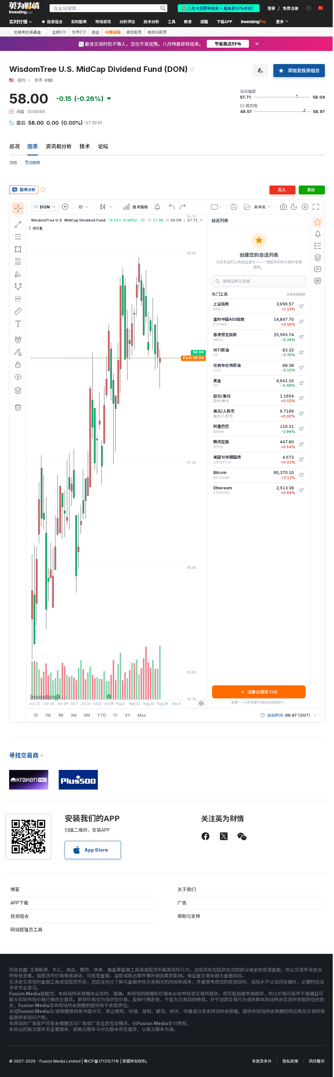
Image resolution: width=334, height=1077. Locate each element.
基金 (95, 32)
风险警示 (317, 1061)
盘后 (20, 122)
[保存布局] (234, 207)
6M (87, 715)
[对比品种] (65, 207)
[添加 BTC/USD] (301, 475)
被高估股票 (157, 32)
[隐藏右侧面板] (205, 461)
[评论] (317, 269)
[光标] (18, 208)
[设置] (201, 703)
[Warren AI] (317, 281)
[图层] (18, 390)
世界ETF (79, 32)
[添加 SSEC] (301, 306)
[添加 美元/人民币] (301, 413)
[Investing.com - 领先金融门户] (24, 8)
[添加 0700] (301, 444)
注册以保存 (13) (262, 691)
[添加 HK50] (301, 337)
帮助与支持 (188, 916)
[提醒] (317, 234)
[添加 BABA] (301, 428)
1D (36, 715)
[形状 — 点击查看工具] (18, 249)
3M (73, 715)
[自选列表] (317, 222)
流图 (13, 162)
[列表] (317, 245)
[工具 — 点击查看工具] (18, 311)
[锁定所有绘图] (18, 364)
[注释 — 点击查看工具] (18, 324)
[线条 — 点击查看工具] (18, 224)
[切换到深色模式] (294, 207)
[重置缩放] (134, 691)
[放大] (108, 691)
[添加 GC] (301, 383)
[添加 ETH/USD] (301, 490)
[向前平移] (125, 691)
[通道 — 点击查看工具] (18, 237)
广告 (182, 903)
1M (60, 715)
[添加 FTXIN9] (301, 321)
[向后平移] (117, 691)
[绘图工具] (28, 461)
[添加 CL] (301, 352)
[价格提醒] (157, 207)
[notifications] (308, 8)
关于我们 (186, 889)
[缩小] (99, 691)
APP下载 (19, 903)
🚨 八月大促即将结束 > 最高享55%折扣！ (219, 8)
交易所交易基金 (27, 32)
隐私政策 (290, 1061)
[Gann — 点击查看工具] (18, 274)
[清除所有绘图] (18, 407)
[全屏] (316, 207)
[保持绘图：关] (18, 352)
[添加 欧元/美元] (301, 398)
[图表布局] (216, 207)
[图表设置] (305, 207)
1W (48, 715)
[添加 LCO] (301, 367)
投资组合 (19, 916)
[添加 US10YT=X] (301, 459)
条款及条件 (262, 1061)
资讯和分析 (59, 146)
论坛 (103, 146)
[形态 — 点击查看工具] (18, 286)
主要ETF (59, 32)
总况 (14, 146)
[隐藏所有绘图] (18, 377)
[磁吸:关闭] (18, 340)
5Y (127, 715)
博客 (15, 889)
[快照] (283, 207)
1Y (115, 715)
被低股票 (134, 32)
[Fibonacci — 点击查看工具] (18, 262)
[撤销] (172, 207)
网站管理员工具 (26, 929)
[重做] (183, 207)
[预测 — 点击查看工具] (18, 299)
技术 (85, 146)
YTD (101, 715)
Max (142, 715)
